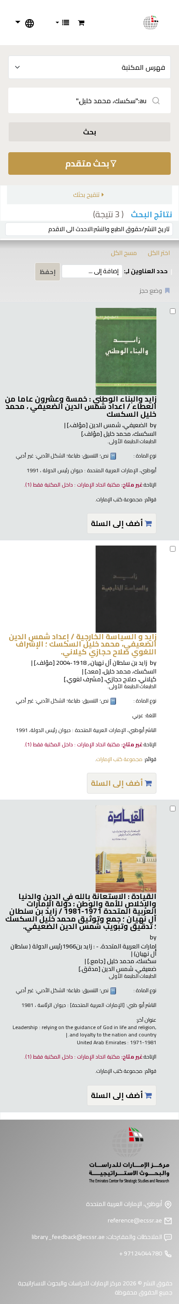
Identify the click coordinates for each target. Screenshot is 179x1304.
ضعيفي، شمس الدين (117, 968)
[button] (81, 22)
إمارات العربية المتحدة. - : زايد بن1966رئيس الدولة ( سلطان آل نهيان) (83, 949)
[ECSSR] (155, 22)
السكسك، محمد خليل (118, 433)
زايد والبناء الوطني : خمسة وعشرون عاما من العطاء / (80, 406)
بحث (89, 131)
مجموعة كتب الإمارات (119, 499)
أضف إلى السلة (118, 523)
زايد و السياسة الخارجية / (82, 644)
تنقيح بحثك (86, 194)
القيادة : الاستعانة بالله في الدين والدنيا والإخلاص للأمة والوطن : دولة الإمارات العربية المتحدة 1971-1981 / (80, 911)
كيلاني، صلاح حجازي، (110, 679)
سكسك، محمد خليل (121, 961)
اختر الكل (159, 252)
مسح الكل (124, 252)
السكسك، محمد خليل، (120, 671)
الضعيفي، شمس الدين (107, 425)
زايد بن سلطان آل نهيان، (90, 662)
